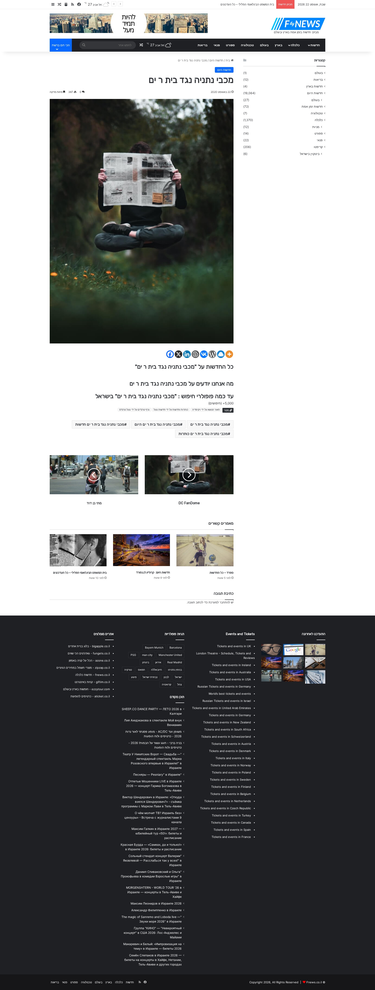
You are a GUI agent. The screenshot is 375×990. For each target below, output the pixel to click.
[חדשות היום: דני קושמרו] (271, 649)
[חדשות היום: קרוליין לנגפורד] (141, 550)
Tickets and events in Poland (231, 772)
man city (147, 655)
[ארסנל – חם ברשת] (271, 662)
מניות (315, 127)
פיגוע (134, 677)
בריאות (202, 45)
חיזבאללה (156, 669)
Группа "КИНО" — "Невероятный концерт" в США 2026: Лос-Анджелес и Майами (153, 932)
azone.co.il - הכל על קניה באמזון (89, 660)
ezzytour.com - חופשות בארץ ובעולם (86, 689)
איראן (158, 662)
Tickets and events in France (231, 837)
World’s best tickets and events (230, 693)
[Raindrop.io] (221, 354)
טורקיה (128, 669)
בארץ (278, 45)
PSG (133, 655)
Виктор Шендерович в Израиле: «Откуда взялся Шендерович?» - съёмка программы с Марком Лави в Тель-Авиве (151, 801)
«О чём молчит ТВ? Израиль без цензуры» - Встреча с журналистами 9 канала (153, 817)
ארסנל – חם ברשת (262, 4)
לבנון (166, 677)
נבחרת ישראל (150, 677)
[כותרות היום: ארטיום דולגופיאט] (271, 675)
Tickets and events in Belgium (230, 794)
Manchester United (170, 655)
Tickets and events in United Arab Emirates (221, 708)
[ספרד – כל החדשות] (204, 550)
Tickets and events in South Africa (227, 729)
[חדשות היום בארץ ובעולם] (298, 24)
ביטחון (145, 662)
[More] (229, 354)
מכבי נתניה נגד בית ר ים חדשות (99, 424)
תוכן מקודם (177, 697)
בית (228, 60)
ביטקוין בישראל (309, 154)
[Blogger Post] (195, 354)
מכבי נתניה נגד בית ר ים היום (157, 424)
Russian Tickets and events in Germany (224, 686)
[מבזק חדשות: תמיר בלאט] (293, 662)
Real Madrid (174, 662)
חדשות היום (216, 60)
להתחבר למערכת (219, 602)
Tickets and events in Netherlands (227, 801)
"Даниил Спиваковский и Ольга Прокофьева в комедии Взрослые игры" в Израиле (151, 876)
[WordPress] (212, 354)
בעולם (264, 45)
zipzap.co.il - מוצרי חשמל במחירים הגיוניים (83, 667)
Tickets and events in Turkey (231, 815)
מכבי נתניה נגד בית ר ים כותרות (203, 434)
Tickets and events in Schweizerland (226, 736)
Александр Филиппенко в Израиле (156, 910)
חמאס (141, 669)
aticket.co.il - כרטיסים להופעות (90, 696)
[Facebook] (170, 354)
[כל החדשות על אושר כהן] (315, 677)
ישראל (178, 677)
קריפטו (318, 147)
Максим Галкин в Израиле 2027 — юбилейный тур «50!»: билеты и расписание (157, 833)
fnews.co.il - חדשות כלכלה (92, 674)
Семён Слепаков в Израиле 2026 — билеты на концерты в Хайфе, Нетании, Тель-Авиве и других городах (153, 960)
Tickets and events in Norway (231, 765)
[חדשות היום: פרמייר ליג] (293, 649)
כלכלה (295, 45)
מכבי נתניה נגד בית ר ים (209, 424)
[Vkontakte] (204, 354)
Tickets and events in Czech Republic (225, 808)
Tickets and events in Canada (231, 822)
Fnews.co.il (314, 982)
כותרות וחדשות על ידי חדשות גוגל (171, 409)
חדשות (315, 45)
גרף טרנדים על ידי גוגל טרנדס (134, 409)
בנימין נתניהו (175, 669)
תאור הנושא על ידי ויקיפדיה (206, 409)
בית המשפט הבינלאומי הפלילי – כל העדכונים (80, 573)
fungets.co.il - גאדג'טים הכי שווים (89, 653)
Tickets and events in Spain (232, 829)
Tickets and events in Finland (231, 786)
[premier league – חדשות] (315, 662)
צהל (179, 684)
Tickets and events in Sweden (230, 779)
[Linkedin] (187, 354)
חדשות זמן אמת (312, 106)
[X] (178, 354)
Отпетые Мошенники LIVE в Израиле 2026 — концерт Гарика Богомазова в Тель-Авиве (154, 786)
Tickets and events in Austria (231, 743)
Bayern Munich (154, 647)
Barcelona (175, 647)
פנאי (217, 45)
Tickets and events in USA (233, 679)
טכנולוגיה (247, 45)
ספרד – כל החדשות (222, 573)
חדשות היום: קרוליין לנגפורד (153, 572)
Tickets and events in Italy (233, 758)
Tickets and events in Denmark (230, 751)
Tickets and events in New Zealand (227, 722)
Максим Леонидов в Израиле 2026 (156, 903)
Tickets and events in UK (234, 646)
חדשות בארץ (314, 86)
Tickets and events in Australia (230, 672)
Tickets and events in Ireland (231, 665)
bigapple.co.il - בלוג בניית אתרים (89, 646)
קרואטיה (166, 684)
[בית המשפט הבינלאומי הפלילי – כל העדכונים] (78, 550)
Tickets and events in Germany (230, 715)
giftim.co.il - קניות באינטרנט (92, 682)
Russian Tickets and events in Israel (226, 701)
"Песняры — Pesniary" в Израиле (157, 774)
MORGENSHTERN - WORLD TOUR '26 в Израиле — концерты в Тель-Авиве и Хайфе (154, 892)
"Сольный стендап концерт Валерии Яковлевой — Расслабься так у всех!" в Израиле (152, 860)
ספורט (230, 45)
